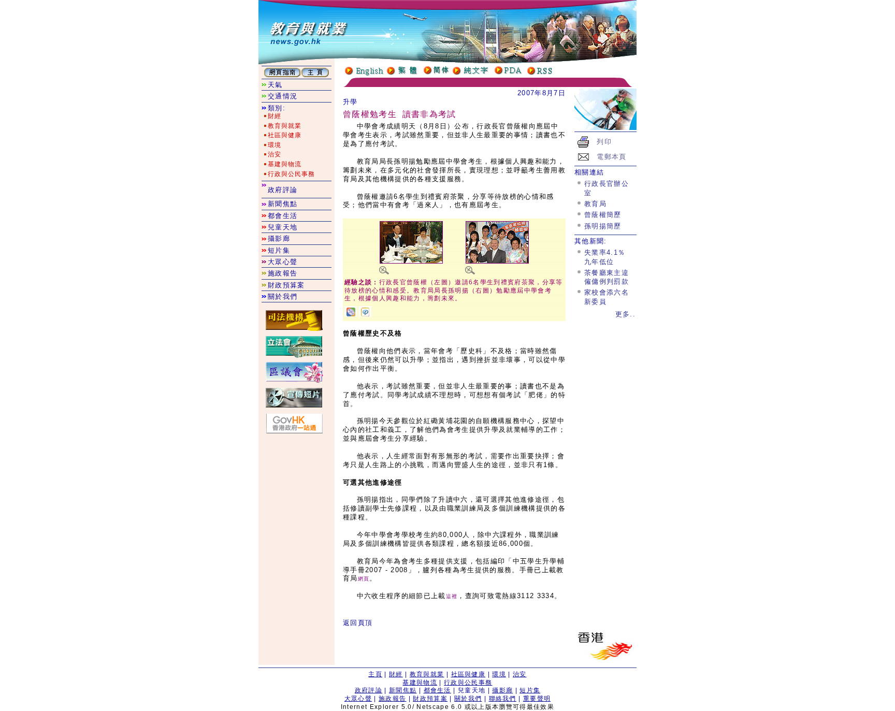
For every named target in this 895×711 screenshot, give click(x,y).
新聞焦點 (282, 204)
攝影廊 (279, 238)
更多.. (625, 314)
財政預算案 (286, 285)
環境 (274, 145)
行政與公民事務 (291, 174)
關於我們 (282, 296)
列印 (604, 142)
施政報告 (282, 273)
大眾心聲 (282, 262)
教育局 (595, 204)
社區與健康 (284, 135)
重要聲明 (537, 698)
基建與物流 (284, 164)
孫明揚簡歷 (603, 226)
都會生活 (282, 216)
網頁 (364, 579)
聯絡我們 (502, 698)
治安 (274, 154)
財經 (274, 116)
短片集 (279, 250)
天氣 (275, 85)
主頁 (375, 674)
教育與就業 (284, 125)
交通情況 (282, 96)
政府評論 (282, 190)
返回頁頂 (357, 623)
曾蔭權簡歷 (603, 215)
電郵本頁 (611, 157)
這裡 (452, 596)
